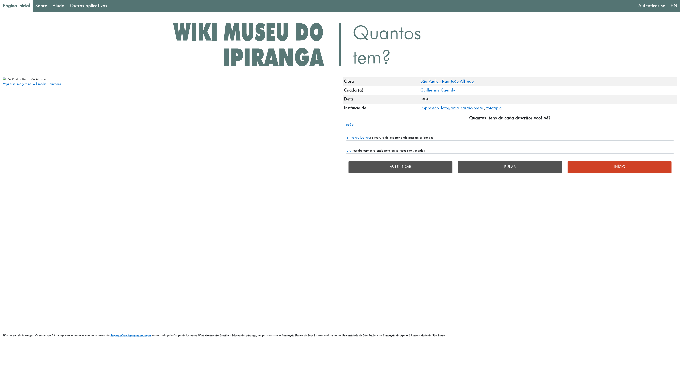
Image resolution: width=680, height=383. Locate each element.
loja (349, 150)
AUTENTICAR (400, 167)
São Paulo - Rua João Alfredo (447, 82)
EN (673, 6)
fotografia (450, 108)
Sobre (41, 6)
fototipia (494, 108)
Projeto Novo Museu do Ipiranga (130, 335)
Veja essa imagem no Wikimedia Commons (32, 84)
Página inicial (16, 6)
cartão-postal (472, 108)
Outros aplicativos (88, 6)
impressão (429, 108)
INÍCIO (619, 167)
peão (350, 125)
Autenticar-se (651, 6)
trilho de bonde (358, 138)
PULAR (510, 167)
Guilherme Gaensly (437, 90)
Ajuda (58, 6)
